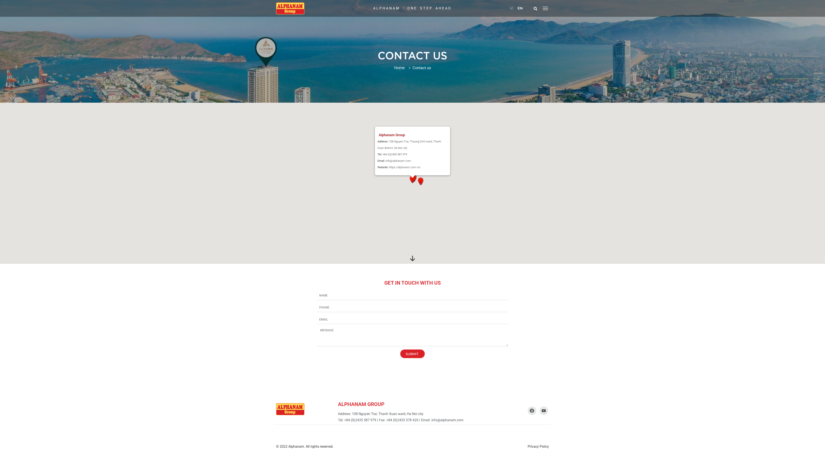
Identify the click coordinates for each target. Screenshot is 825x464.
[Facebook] (532, 410)
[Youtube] (543, 410)
